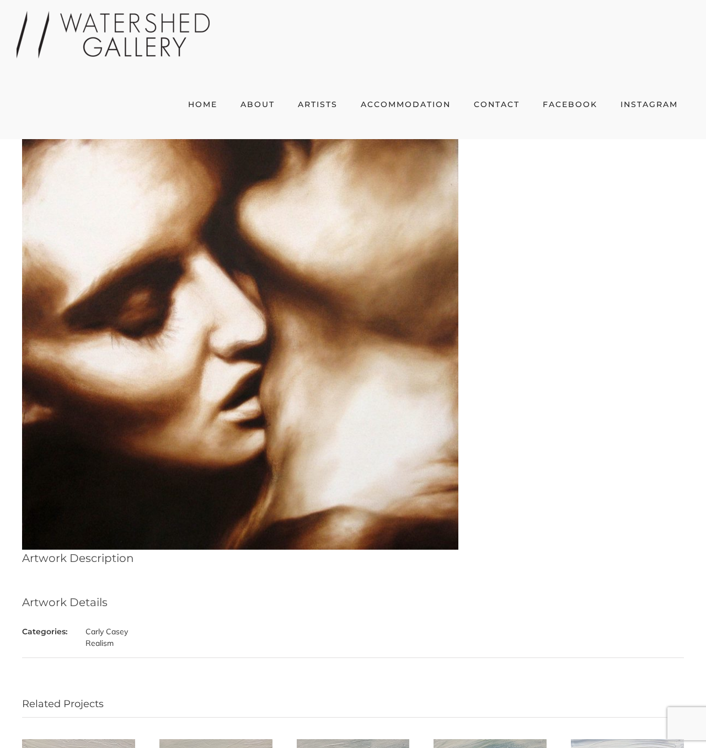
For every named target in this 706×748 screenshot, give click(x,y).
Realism (99, 643)
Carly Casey (106, 631)
